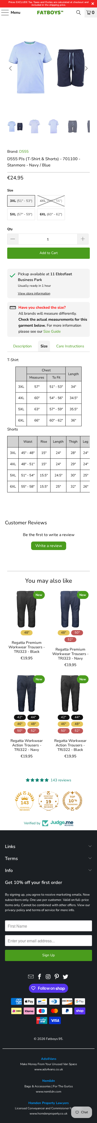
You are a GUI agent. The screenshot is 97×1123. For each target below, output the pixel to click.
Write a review (48, 546)
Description (22, 346)
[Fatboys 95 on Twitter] (65, 977)
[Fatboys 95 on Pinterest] (57, 977)
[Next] (86, 68)
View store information (34, 293)
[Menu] (2, 12)
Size (44, 346)
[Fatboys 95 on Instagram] (48, 977)
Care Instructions (70, 346)
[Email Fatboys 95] (31, 977)
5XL (21, 214)
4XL (51, 201)
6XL (51, 214)
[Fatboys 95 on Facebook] (39, 977)
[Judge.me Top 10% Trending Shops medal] (72, 801)
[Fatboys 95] (48, 12)
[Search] (78, 12)
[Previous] (11, 68)
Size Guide (52, 331)
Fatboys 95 (54, 1039)
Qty (10, 229)
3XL (21, 201)
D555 (24, 151)
